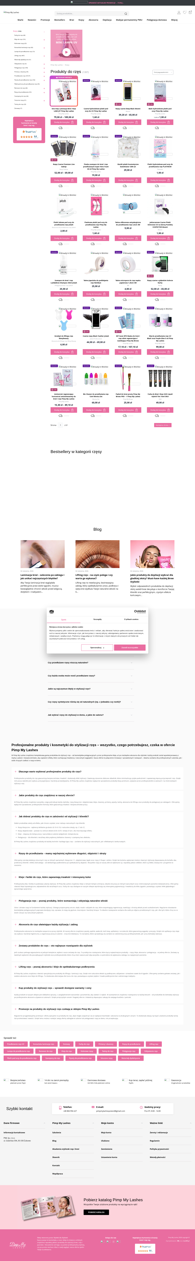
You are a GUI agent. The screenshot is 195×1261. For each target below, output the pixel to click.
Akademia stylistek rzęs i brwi (65, 1149)
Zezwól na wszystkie (130, 648)
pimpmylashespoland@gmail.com (110, 1111)
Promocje (45, 19)
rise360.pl (186, 1241)
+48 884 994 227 (70, 1111)
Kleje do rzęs (20, 39)
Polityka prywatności (159, 1149)
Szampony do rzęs (21, 96)
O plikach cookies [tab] (131, 619)
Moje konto (106, 1132)
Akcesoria (93, 19)
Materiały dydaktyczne (22, 60)
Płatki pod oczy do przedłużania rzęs (26, 84)
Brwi (72, 19)
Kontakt (56, 1165)
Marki (20, 19)
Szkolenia (56, 1132)
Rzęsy (81, 19)
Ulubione (105, 1141)
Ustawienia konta (109, 1157)
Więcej (174, 19)
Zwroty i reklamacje (159, 1132)
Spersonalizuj (95, 648)
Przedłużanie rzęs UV (22, 76)
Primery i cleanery (21, 72)
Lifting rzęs (19, 55)
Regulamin (155, 1141)
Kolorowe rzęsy (20, 43)
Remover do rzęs (20, 88)
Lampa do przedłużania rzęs (24, 51)
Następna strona (162, 425)
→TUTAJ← (120, 3)
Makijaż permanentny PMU (129, 19)
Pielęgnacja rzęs (21, 68)
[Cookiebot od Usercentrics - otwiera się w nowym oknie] (136, 611)
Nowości (32, 19)
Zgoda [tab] (63, 619)
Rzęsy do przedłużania (22, 92)
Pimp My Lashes (57, 65)
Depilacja (107, 19)
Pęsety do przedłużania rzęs (24, 80)
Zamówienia (106, 1149)
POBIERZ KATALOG (96, 1212)
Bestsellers (59, 19)
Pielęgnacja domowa (157, 19)
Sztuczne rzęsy (20, 100)
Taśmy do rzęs (20, 104)
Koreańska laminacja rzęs (23, 47)
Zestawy (18, 108)
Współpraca (57, 1173)
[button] (67, 97)
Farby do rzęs (19, 35)
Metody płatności (157, 1157)
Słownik (56, 1157)
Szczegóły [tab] (97, 619)
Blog (54, 1141)
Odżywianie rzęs (20, 64)
